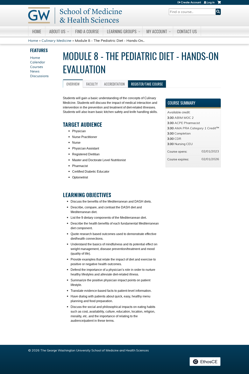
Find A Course (87, 31)
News (34, 71)
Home (36, 31)
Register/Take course (147, 84)
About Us (57, 31)
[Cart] (219, 4)
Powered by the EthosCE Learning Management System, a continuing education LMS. (205, 361)
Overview (73, 84)
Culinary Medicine (56, 40)
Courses (36, 67)
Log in (211, 2)
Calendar (37, 62)
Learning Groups (122, 31)
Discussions (39, 76)
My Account (156, 31)
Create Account (191, 2)
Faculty (92, 84)
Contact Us (187, 31)
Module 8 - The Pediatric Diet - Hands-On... (110, 40)
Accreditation (114, 84)
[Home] (75, 15)
